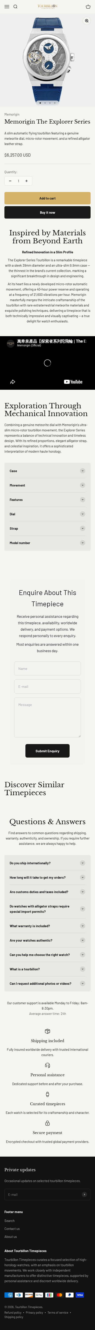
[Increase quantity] (26, 180)
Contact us (12, 1229)
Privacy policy (34, 1312)
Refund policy (12, 1312)
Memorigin (11, 114)
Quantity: (10, 172)
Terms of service (58, 1312)
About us (10, 1237)
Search (9, 1221)
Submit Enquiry (47, 751)
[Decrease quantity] (10, 180)
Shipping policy (13, 1317)
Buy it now (47, 212)
